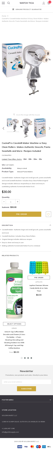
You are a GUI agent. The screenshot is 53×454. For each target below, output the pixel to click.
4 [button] (31, 358)
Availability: (7, 168)
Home (4, 16)
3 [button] (28, 358)
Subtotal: (6, 207)
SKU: (4, 165)
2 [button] (25, 358)
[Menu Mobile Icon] (3, 3)
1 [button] (21, 358)
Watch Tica (27, 2)
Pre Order (38, 277)
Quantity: (6, 197)
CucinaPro (6, 155)
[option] (26, 9)
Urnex (14, 328)
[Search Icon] (8, 3)
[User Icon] (44, 3)
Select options (14, 324)
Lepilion (38, 282)
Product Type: (8, 171)
